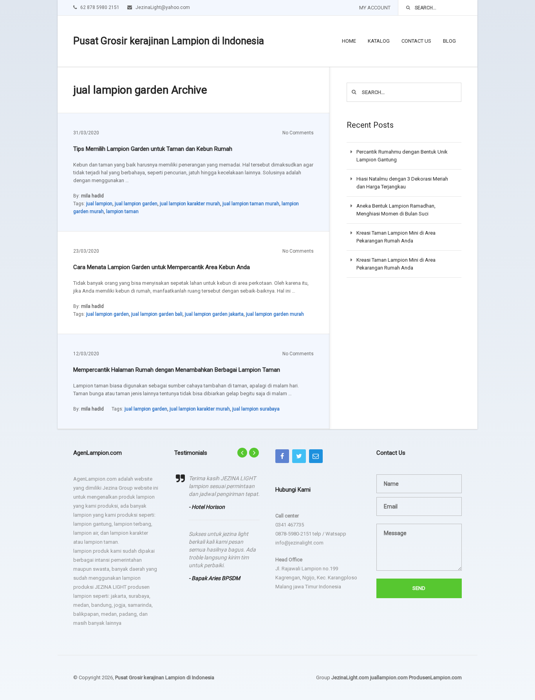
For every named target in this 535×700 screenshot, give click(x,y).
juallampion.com (389, 677)
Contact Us (416, 41)
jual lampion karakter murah (190, 203)
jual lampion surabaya (256, 409)
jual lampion (99, 203)
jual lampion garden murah (275, 314)
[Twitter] (299, 456)
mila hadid (92, 196)
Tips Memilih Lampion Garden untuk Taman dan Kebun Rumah (152, 148)
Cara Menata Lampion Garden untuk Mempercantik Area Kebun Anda (161, 267)
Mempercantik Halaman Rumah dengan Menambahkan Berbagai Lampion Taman (176, 369)
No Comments (298, 133)
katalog (379, 41)
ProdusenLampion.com (435, 677)
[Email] (316, 456)
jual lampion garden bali (157, 314)
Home (349, 41)
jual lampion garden (136, 203)
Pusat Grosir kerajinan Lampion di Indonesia (168, 41)
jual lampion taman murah (250, 203)
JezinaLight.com (350, 677)
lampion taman (122, 211)
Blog (449, 41)
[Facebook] (282, 456)
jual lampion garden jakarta (214, 314)
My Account (374, 8)
